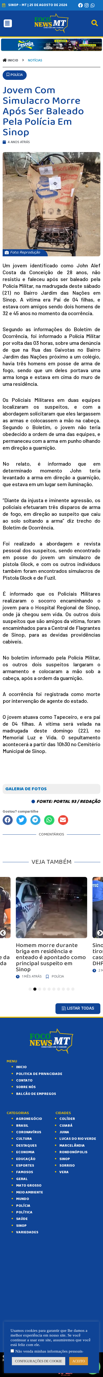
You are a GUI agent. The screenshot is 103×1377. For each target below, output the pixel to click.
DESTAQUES (26, 1146)
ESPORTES (25, 1165)
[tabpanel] (51, 929)
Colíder (67, 1119)
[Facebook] (80, 5)
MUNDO (22, 1199)
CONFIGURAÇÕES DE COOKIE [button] (38, 1361)
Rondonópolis (73, 1152)
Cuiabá (65, 1126)
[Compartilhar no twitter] (21, 820)
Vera (64, 1172)
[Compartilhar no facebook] (8, 820)
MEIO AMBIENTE (29, 1192)
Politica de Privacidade (39, 1074)
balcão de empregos (36, 1094)
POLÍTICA (24, 1212)
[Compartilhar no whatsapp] (49, 820)
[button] (15, 75)
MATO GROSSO (28, 1185)
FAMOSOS (24, 1172)
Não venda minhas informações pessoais (48, 1351)
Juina (64, 1132)
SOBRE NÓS (26, 1087)
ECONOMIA (25, 1152)
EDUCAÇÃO (25, 1159)
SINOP (21, 1226)
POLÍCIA (23, 1206)
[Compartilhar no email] (63, 820)
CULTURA (24, 1139)
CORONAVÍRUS (28, 1132)
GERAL (22, 1179)
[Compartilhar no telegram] (35, 820)
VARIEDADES (27, 1232)
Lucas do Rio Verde (77, 1139)
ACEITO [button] (78, 1361)
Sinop (64, 1159)
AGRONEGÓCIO (29, 1119)
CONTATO (24, 1080)
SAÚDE (22, 1219)
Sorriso (67, 1165)
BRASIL (22, 1126)
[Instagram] (86, 5)
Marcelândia (72, 1146)
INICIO (21, 1067)
